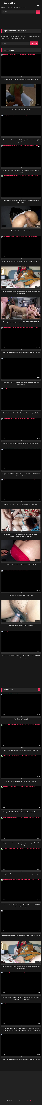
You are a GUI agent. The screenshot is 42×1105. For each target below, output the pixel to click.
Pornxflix (9, 3)
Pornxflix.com (31, 1101)
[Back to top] (36, 1099)
